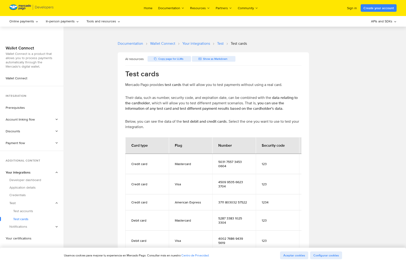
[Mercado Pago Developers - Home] (31, 8)
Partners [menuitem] (222, 8)
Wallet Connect (162, 43)
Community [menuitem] (246, 8)
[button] (31, 119)
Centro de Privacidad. (195, 255)
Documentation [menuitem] (169, 8)
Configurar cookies (326, 255)
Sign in (352, 8)
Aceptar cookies (294, 255)
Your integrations (196, 43)
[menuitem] (23, 21)
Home (148, 8)
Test (220, 43)
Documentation (130, 43)
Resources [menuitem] (198, 8)
